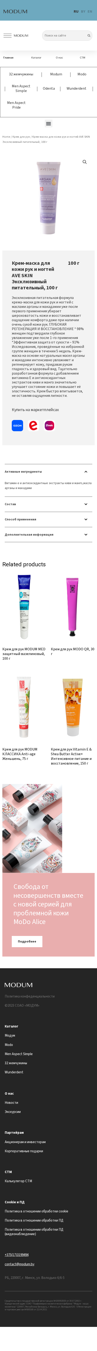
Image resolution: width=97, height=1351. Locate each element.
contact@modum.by (19, 1264)
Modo (81, 74)
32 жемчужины (21, 74)
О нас (59, 58)
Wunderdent (76, 88)
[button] (49, 123)
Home (6, 137)
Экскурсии (13, 1111)
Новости (11, 1102)
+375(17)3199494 (16, 1254)
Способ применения (20, 519)
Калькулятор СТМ (18, 1181)
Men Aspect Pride (16, 105)
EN (90, 11)
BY (83, 11)
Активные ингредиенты (23, 471)
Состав (10, 504)
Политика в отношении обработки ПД (34, 1220)
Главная (8, 58)
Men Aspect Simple (21, 88)
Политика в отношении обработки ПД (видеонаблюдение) (34, 1232)
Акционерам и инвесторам (25, 1142)
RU (76, 11)
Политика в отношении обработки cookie (36, 1211)
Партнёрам (14, 1132)
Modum (56, 74)
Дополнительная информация (29, 534)
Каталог (36, 58)
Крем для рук (21, 137)
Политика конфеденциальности (30, 996)
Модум (10, 1035)
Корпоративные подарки (24, 1151)
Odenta (49, 88)
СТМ (82, 58)
